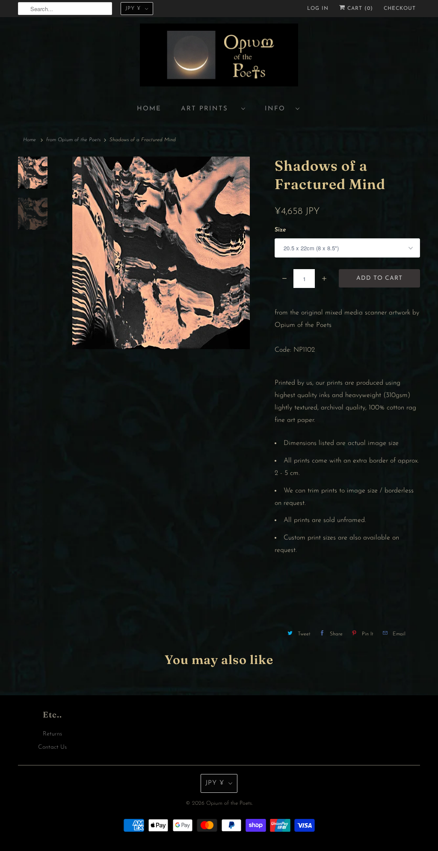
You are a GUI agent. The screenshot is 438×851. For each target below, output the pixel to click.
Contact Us (52, 747)
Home (149, 109)
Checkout (400, 8)
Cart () (359, 8)
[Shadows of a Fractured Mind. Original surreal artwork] (161, 253)
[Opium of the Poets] (219, 56)
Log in (317, 8)
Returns (52, 734)
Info (278, 109)
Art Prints (209, 109)
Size (280, 230)
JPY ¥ (133, 8)
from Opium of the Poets (73, 139)
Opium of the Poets (229, 803)
